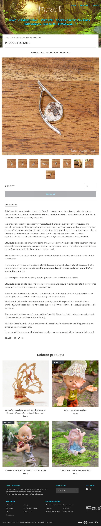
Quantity (9, 186)
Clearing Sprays (28, 20)
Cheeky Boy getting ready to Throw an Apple (25, 470)
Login (73, 5)
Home (12, 20)
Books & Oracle (66, 20)
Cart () (95, 5)
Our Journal (10, 515)
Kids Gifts (49, 23)
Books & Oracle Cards (53, 511)
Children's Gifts (68, 505)
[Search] (76, 25)
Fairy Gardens (32, 23)
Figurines (84, 20)
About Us (9, 505)
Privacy (25, 505)
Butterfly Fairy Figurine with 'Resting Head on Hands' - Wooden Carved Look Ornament (25, 411)
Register (84, 5)
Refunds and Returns (30, 508)
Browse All (65, 23)
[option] (50, 106)
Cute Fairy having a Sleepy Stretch (75, 470)
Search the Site (68, 511)
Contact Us (27, 511)
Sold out (50, 194)
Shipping (9, 508)
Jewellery (47, 20)
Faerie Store (6, 522)
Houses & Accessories (53, 505)
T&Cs (8, 511)
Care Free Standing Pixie (75, 410)
